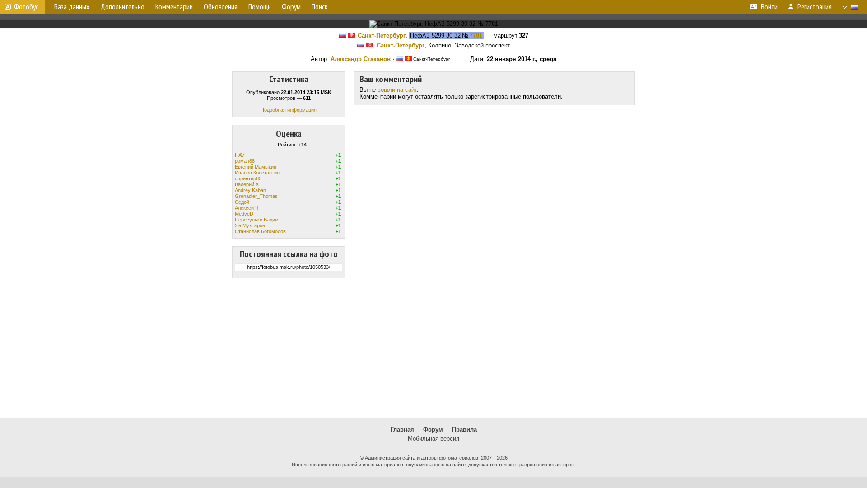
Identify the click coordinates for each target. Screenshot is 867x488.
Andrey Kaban (250, 190)
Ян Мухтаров (250, 225)
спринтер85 (248, 178)
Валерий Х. (247, 184)
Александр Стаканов (361, 59)
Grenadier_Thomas (256, 196)
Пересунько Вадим (257, 219)
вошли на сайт (397, 89)
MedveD (244, 213)
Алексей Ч (246, 208)
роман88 (245, 161)
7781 (476, 35)
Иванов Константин (257, 172)
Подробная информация (289, 110)
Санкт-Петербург (382, 35)
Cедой (242, 202)
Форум (433, 429)
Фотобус (26, 7)
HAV (239, 155)
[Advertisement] (433, 348)
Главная (402, 429)
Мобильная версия (433, 438)
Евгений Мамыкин (255, 166)
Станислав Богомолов (260, 231)
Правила (464, 429)
